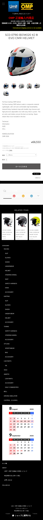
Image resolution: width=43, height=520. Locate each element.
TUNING (6, 326)
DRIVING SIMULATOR (10, 396)
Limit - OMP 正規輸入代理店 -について (15, 471)
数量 (3, 159)
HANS (7, 287)
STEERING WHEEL (11, 275)
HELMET (7, 270)
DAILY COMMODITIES (12, 387)
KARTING (7, 296)
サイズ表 (4, 463)
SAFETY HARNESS (11, 283)
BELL (5, 391)
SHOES (7, 262)
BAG (6, 352)
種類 (3, 155)
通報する (38, 177)
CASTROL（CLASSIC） (11, 400)
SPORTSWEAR (9, 348)
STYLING (6, 344)
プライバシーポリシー (21, 508)
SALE (5, 370)
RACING (6, 249)
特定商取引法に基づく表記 (12, 475)
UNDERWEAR (9, 266)
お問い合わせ (8, 480)
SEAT (6, 279)
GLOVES (7, 257)
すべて (7, 196)
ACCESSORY (9, 292)
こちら (10, 150)
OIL (6, 365)
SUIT (6, 253)
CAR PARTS (7, 361)
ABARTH (6, 374)
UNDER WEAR (9, 313)
